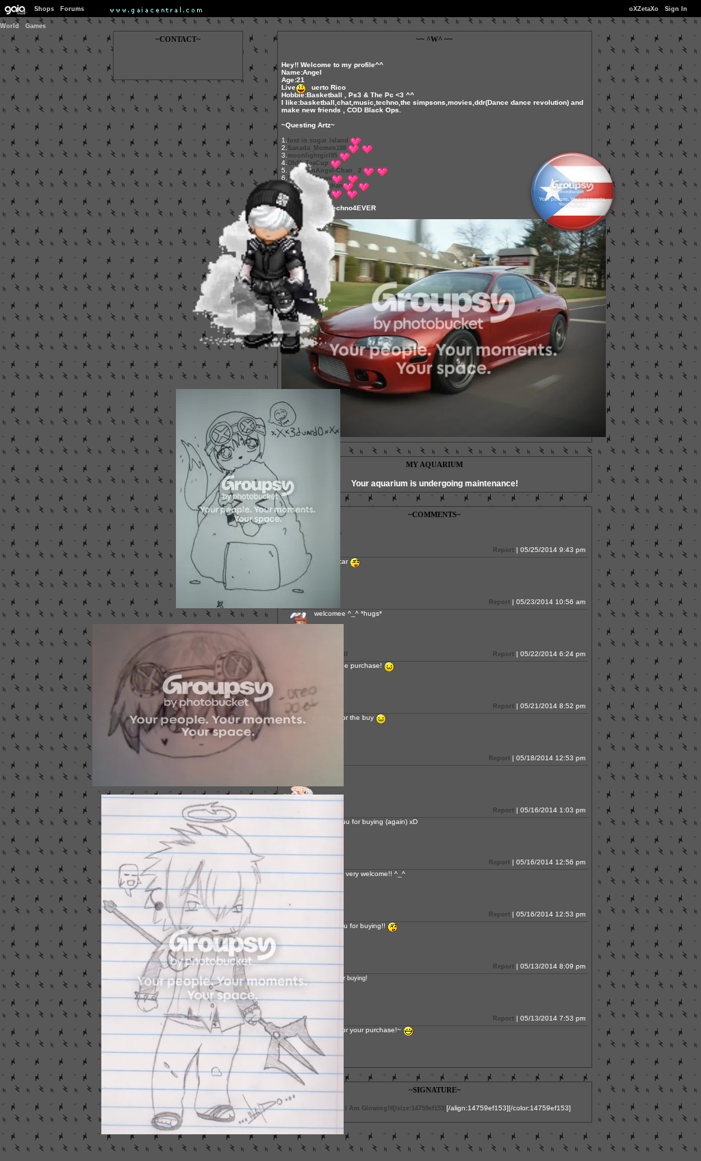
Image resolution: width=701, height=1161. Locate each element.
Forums (72, 8)
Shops (44, 8)
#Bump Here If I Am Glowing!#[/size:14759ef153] (372, 1108)
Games (35, 26)
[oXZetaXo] (259, 354)
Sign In (676, 8)
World (9, 26)
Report (503, 550)
